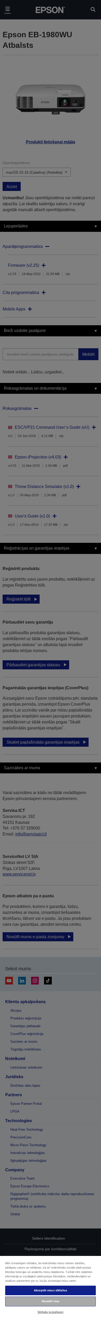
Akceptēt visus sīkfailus (50, 1290)
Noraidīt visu (50, 1301)
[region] (50, 1286)
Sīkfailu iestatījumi (50, 1312)
